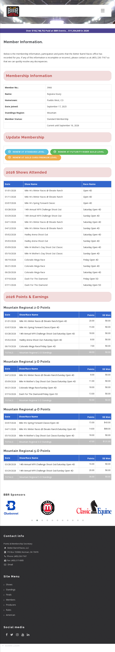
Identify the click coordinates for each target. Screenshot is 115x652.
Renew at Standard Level (28, 152)
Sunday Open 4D (91, 215)
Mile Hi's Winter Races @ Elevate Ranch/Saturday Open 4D (47, 429)
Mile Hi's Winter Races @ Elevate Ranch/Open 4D (43, 321)
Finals (9, 594)
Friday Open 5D (90, 278)
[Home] (13, 11)
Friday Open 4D (90, 259)
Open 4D (87, 190)
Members (10, 599)
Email (10, 564)
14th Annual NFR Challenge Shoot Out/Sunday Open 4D (46, 470)
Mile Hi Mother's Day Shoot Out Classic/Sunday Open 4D (46, 435)
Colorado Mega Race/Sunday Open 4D (38, 387)
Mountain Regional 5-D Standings (35, 477)
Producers (11, 604)
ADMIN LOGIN (12, 645)
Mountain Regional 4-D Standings (35, 441)
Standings (10, 589)
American (10, 614)
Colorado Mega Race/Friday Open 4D (37, 346)
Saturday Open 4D (92, 209)
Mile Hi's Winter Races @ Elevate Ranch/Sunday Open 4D (46, 375)
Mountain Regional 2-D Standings (35, 352)
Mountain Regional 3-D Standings (35, 400)
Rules (8, 609)
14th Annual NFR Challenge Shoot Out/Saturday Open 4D (47, 333)
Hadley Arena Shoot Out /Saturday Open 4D (40, 339)
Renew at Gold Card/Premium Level (35, 157)
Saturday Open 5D (92, 285)
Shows (9, 584)
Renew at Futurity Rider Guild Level (81, 152)
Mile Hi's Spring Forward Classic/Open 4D (39, 327)
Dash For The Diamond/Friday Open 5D (38, 394)
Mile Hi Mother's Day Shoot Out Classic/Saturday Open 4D (47, 381)
